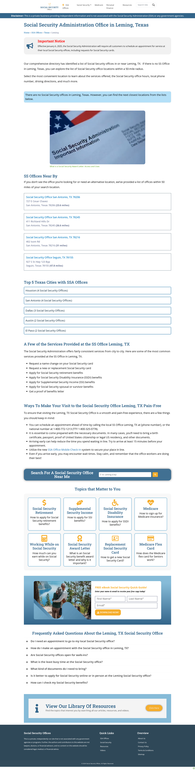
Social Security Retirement (44, 510)
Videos (102, 750)
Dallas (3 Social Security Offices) (45, 310)
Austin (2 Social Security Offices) (45, 320)
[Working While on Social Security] (44, 538)
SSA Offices (65, 6)
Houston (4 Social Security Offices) (46, 290)
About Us (141, 738)
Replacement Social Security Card (115, 548)
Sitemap (141, 754)
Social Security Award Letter (80, 546)
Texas (46, 32)
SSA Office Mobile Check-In (64, 449)
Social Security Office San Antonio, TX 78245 (53, 217)
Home (26, 32)
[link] (54, 114)
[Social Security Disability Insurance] (115, 502)
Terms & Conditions (145, 750)
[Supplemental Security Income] (79, 502)
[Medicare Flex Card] (150, 538)
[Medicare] (150, 502)
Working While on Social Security (44, 546)
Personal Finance (110, 6)
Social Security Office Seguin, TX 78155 (49, 257)
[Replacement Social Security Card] (115, 538)
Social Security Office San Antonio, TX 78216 (53, 237)
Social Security (83, 5)
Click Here (154, 708)
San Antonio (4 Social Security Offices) (48, 300)
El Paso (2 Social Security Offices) (45, 330)
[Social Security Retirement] (44, 502)
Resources (127, 5)
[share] (140, 113)
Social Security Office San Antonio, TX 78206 (53, 197)
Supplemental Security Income (80, 510)
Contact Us (142, 742)
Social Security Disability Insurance (115, 512)
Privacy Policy (143, 746)
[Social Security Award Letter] (79, 538)
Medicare (99, 5)
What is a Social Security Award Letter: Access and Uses (89, 114)
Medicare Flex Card (150, 546)
